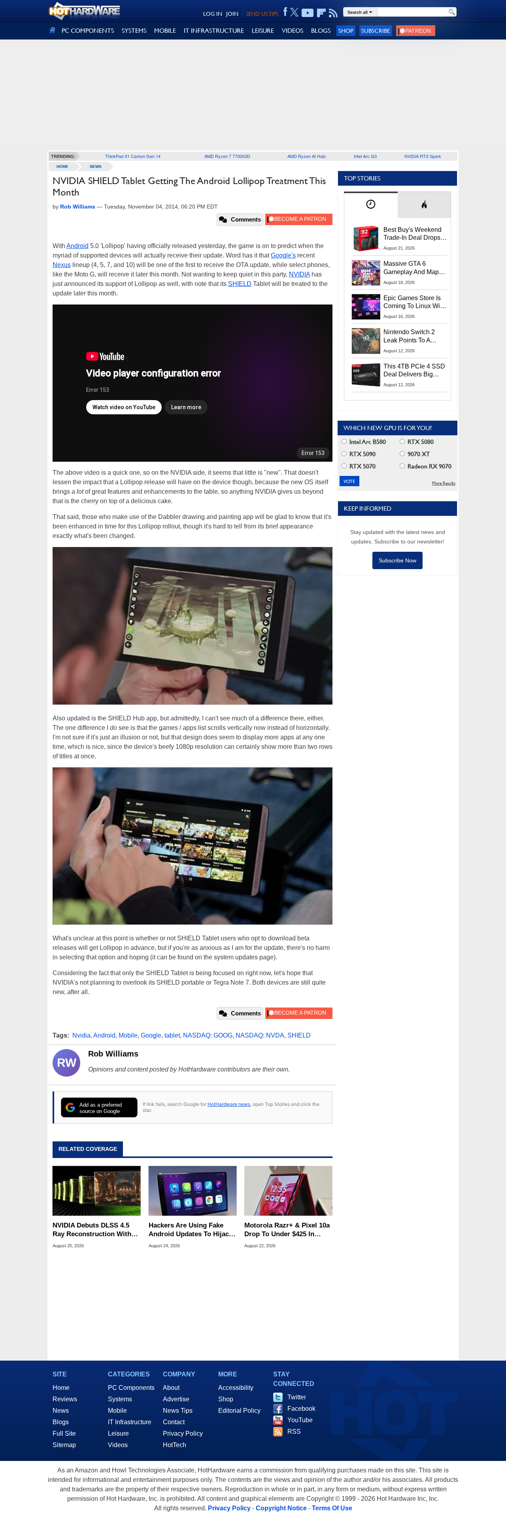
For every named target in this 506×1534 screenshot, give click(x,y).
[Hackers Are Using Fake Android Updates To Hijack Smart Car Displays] (193, 1191)
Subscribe (375, 30)
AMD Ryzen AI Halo (306, 156)
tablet (172, 1035)
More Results (443, 483)
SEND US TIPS (262, 14)
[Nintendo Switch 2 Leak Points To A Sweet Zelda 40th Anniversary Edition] (366, 340)
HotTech (174, 1445)
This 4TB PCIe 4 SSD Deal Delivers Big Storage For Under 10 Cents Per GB (414, 371)
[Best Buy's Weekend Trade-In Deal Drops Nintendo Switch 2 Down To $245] (366, 238)
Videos (118, 1445)
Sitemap (64, 1445)
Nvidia (81, 1035)
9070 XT (418, 454)
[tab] (371, 205)
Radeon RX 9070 (428, 466)
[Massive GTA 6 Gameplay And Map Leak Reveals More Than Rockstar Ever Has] (366, 272)
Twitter (296, 1397)
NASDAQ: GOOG (207, 1035)
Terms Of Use (332, 1508)
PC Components (131, 1387)
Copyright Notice (281, 1508)
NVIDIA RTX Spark (422, 156)
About (171, 1387)
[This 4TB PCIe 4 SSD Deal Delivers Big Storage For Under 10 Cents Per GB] (366, 375)
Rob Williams (113, 1053)
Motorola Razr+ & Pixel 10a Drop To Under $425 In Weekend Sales (287, 1230)
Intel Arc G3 (365, 156)
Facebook (301, 1408)
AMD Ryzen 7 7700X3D (227, 156)
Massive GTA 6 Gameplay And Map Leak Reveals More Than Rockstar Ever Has (411, 268)
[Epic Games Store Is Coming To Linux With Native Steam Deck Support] (366, 307)
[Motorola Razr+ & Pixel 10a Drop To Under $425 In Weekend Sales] (288, 1191)
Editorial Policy (239, 1410)
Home (61, 1387)
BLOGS (320, 30)
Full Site (64, 1433)
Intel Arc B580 (367, 442)
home (62, 166)
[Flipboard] (321, 13)
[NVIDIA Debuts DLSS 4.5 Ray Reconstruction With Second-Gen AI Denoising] (97, 1191)
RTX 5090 (362, 454)
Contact (174, 1422)
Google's (283, 255)
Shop (345, 30)
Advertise (176, 1399)
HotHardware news (229, 1104)
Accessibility (235, 1387)
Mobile (128, 1035)
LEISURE (263, 30)
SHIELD (239, 283)
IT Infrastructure (129, 1422)
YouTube (300, 1420)
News (96, 166)
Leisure (118, 1433)
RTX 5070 (362, 466)
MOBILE (165, 30)
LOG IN (212, 14)
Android (77, 246)
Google (151, 1035)
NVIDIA (299, 274)
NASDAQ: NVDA (260, 1035)
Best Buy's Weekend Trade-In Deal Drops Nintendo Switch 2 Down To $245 (412, 234)
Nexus (62, 264)
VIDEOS (292, 30)
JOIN (232, 14)
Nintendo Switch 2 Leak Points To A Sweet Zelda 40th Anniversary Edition (410, 336)
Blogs (61, 1422)
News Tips (178, 1410)
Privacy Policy (183, 1433)
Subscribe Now (397, 560)
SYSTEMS (134, 30)
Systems (120, 1399)
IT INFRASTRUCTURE (214, 30)
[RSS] (333, 13)
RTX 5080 (420, 442)
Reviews (65, 1399)
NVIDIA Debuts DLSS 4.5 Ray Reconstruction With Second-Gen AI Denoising (93, 1230)
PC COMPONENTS (88, 30)
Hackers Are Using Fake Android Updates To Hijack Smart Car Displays (190, 1230)
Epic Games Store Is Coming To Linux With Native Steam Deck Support (414, 302)
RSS (294, 1431)
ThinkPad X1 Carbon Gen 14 (132, 156)
